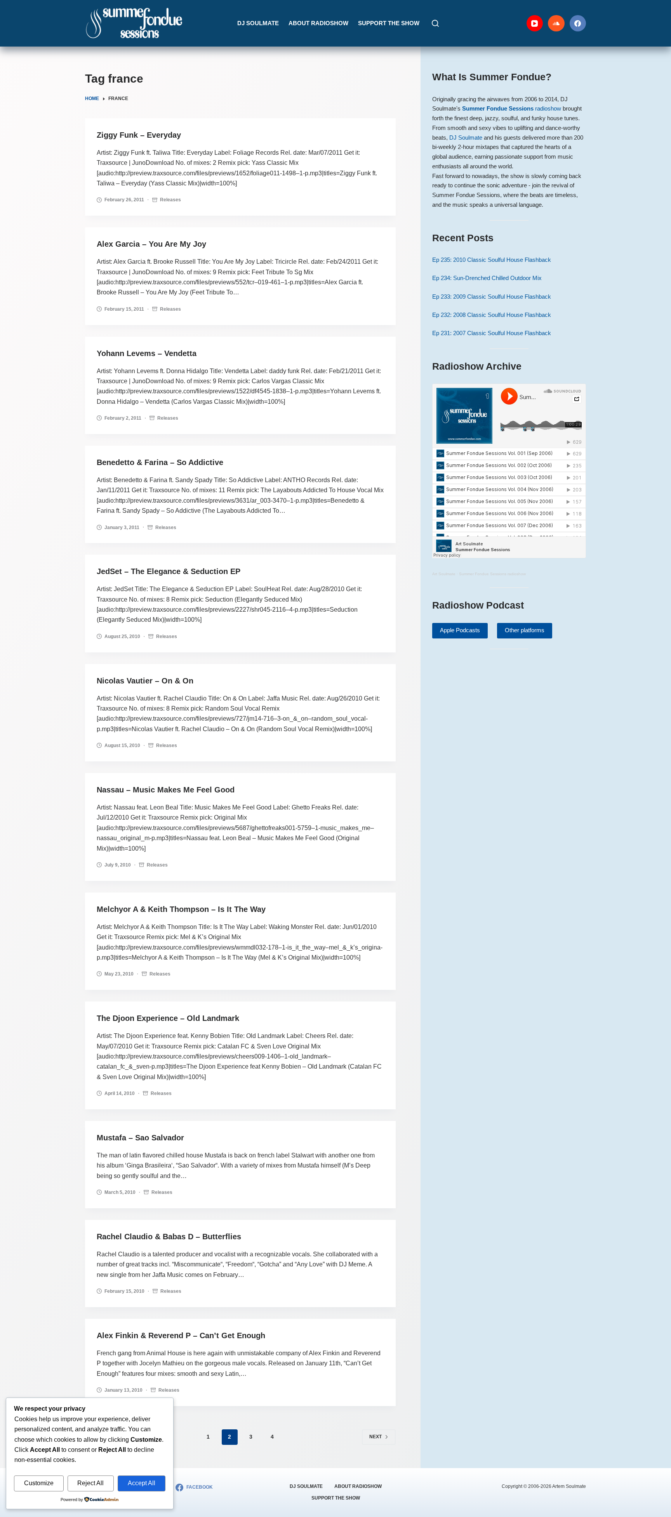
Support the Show (388, 23)
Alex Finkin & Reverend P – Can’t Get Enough (181, 1335)
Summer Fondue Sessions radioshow (492, 574)
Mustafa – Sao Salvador (140, 1137)
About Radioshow (318, 23)
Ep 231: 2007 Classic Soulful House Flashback (491, 333)
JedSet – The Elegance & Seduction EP (168, 571)
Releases (170, 199)
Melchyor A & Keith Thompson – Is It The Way (181, 909)
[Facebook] (578, 23)
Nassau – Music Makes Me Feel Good (166, 789)
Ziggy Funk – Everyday (139, 135)
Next (375, 1436)
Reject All (90, 1483)
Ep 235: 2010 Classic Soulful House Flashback (491, 259)
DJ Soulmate (258, 23)
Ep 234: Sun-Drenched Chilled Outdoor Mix (487, 278)
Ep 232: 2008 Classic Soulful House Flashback (491, 314)
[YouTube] (535, 23)
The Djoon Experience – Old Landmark (168, 1018)
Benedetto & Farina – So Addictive (160, 462)
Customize (39, 1483)
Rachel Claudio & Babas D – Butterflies (169, 1236)
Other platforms (524, 630)
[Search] (435, 23)
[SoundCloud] (556, 23)
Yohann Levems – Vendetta (146, 353)
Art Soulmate (443, 574)
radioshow (511, 108)
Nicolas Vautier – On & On (145, 680)
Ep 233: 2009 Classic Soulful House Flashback (491, 296)
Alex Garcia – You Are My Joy (151, 244)
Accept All (141, 1483)
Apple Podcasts (460, 630)
